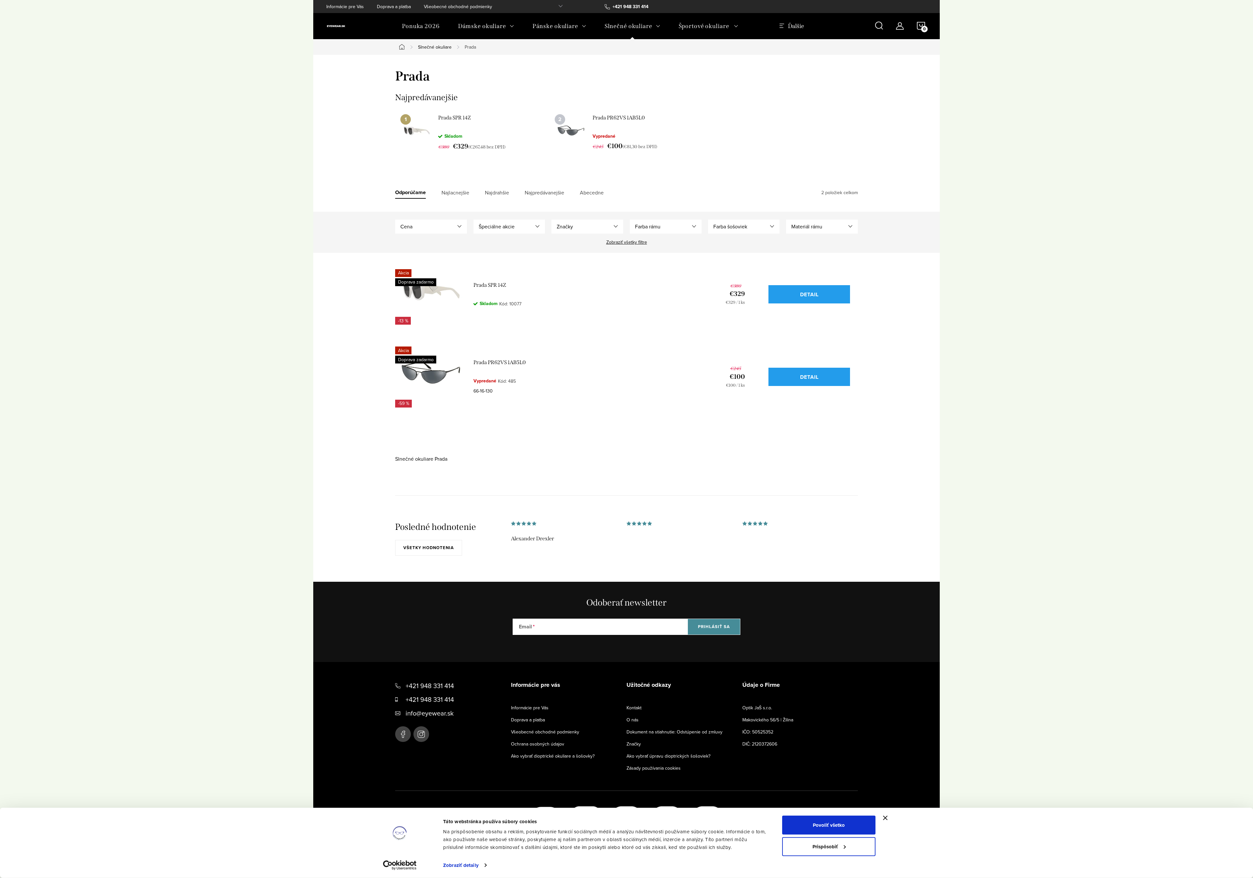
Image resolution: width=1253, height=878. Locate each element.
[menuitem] (421, 26)
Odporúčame (410, 192)
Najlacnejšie (455, 192)
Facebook (403, 734)
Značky (633, 744)
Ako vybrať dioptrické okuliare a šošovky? (553, 756)
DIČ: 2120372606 (759, 744)
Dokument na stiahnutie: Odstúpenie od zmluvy (674, 732)
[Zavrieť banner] (885, 818)
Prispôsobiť (825, 846)
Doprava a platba (394, 6)
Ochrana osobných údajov (537, 744)
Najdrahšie (497, 192)
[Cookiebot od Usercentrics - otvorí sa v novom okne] (399, 865)
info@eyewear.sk (430, 713)
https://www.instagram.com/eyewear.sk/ (421, 734)
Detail (809, 294)
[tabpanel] (472, 132)
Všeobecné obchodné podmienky (458, 6)
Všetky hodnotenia (428, 548)
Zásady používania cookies (653, 768)
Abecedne (592, 192)
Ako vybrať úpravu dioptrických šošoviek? (668, 756)
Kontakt (634, 708)
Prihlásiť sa (714, 627)
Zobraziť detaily (461, 865)
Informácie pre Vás (345, 6)
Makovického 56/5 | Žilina (767, 720)
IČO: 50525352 (757, 732)
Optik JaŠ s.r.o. (757, 708)
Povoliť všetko (829, 825)
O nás (632, 720)
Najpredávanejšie (544, 192)
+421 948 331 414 (430, 685)
